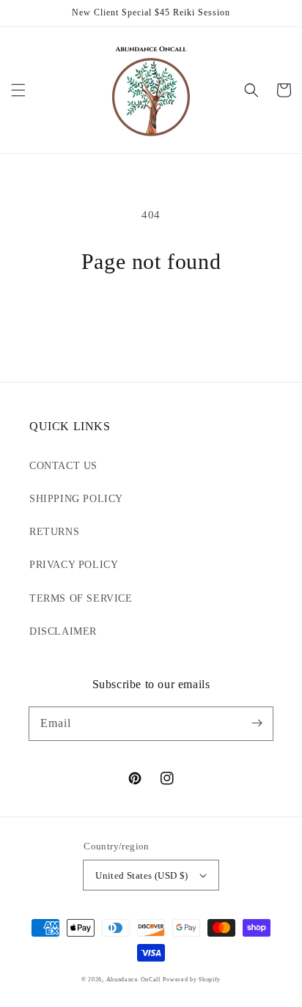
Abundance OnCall (133, 979)
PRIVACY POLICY (73, 564)
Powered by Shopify (192, 979)
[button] (18, 90)
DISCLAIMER (63, 631)
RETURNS (54, 531)
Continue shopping (151, 314)
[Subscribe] (256, 723)
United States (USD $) (141, 875)
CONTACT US (63, 465)
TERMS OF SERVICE (81, 598)
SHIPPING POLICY (76, 498)
